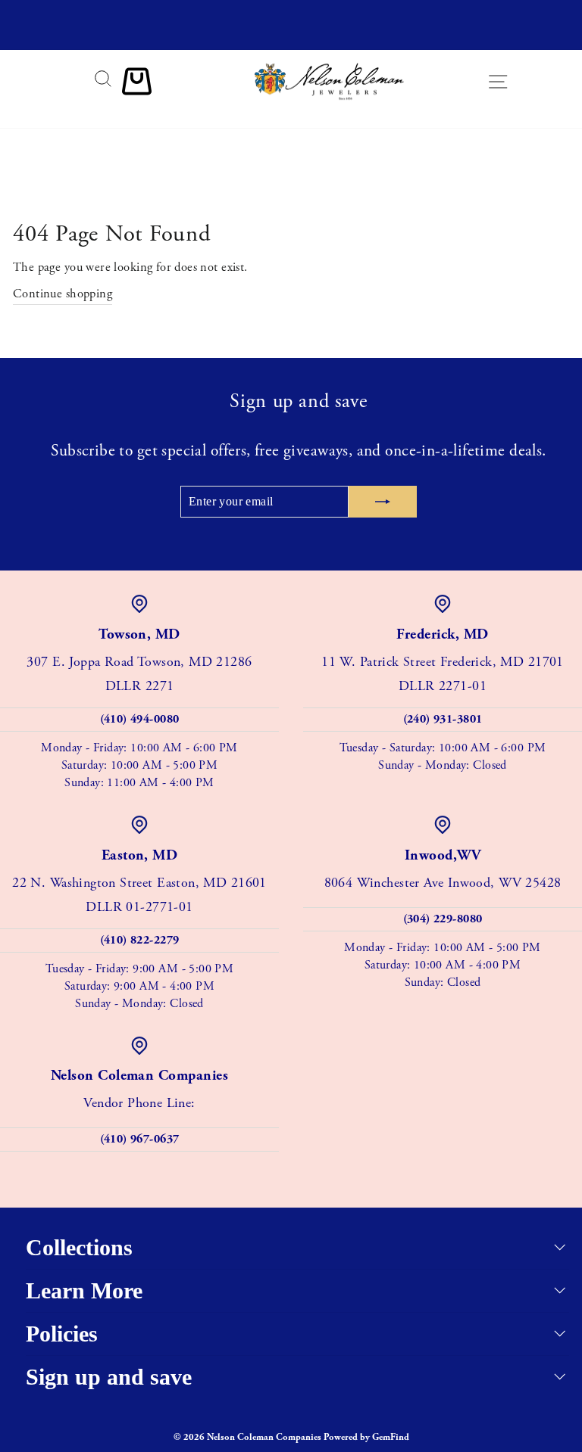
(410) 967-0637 (140, 1139)
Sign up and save (109, 1376)
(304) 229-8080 (443, 919)
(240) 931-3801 (443, 719)
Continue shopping (62, 294)
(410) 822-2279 (140, 940)
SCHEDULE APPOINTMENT (290, 36)
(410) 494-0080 (140, 719)
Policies (62, 1333)
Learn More (84, 1290)
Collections (79, 1247)
